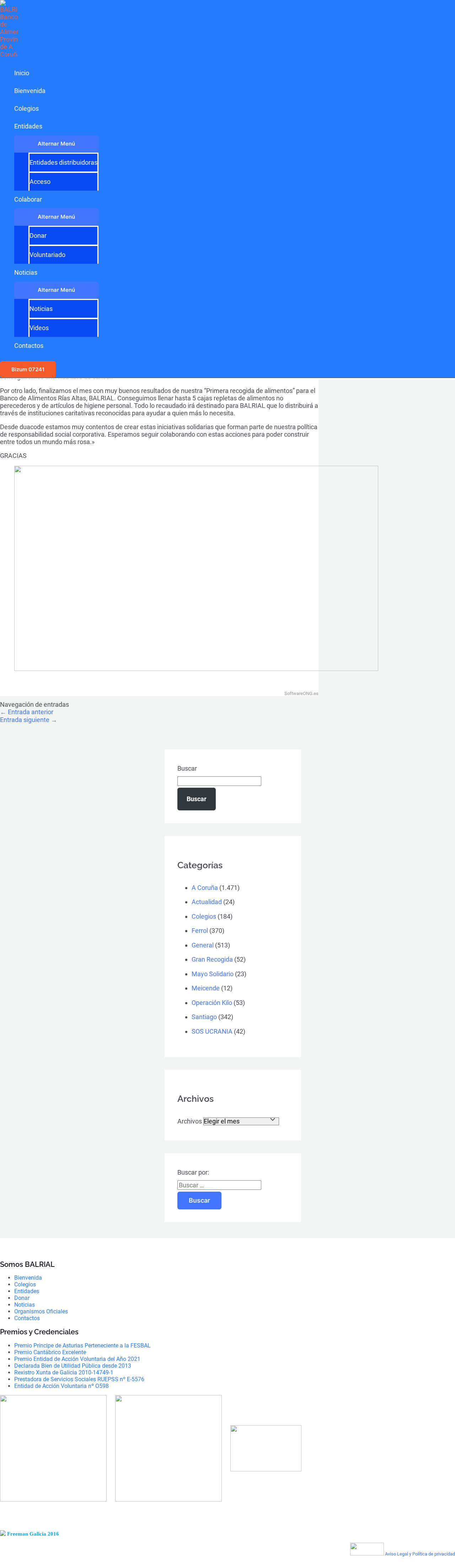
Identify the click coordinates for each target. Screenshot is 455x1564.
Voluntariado (47, 254)
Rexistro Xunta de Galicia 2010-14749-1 (63, 1372)
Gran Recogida (212, 959)
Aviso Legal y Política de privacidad (420, 1554)
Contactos (28, 345)
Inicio (21, 73)
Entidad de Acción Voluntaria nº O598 (61, 1386)
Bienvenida (30, 90)
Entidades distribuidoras (63, 162)
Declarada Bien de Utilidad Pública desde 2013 (72, 1365)
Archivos (189, 1121)
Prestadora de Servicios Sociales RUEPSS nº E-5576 (79, 1379)
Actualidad (207, 902)
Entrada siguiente (28, 719)
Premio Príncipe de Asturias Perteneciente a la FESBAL (82, 1345)
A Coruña (205, 887)
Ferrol (200, 930)
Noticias (25, 272)
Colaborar (28, 199)
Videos (39, 328)
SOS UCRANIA (212, 1031)
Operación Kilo (212, 1002)
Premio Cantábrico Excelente (50, 1352)
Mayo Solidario (213, 974)
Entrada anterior (26, 712)
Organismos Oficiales (41, 1311)
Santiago (204, 1017)
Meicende (206, 988)
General (203, 945)
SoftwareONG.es (301, 693)
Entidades (28, 126)
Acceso (40, 181)
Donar (38, 235)
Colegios (26, 108)
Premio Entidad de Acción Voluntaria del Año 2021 (77, 1359)
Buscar (187, 768)
